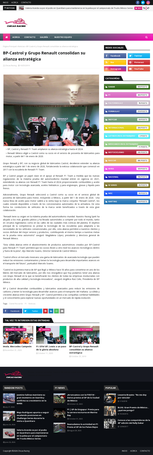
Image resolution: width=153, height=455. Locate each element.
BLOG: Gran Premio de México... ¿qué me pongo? (133, 409)
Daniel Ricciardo (16, 303)
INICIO (5, 2)
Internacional (124, 127)
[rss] (115, 62)
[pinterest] (139, 62)
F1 (26, 303)
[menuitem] (6, 37)
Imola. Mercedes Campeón (17, 346)
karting (124, 201)
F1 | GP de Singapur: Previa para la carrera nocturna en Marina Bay (83, 412)
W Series (124, 185)
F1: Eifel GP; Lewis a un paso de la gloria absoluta (51, 348)
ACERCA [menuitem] (16, 37)
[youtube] (139, 68)
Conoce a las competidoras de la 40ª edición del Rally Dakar (134, 421)
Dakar (124, 86)
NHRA (124, 168)
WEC (124, 193)
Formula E (124, 111)
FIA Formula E (124, 103)
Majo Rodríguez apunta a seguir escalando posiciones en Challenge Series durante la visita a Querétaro (33, 417)
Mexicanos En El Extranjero (124, 145)
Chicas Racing (11, 65)
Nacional (124, 177)
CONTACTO (26, 2)
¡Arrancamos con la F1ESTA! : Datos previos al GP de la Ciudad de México (83, 397)
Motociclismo (124, 152)
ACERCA (14, 2)
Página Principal (9, 46)
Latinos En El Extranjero (124, 136)
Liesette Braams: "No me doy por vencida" (132, 396)
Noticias (21, 46)
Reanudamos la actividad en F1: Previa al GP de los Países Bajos (82, 425)
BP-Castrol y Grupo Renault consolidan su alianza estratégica (83, 349)
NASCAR (124, 160)
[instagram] (148, 2)
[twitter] (143, 2)
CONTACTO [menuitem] (29, 37)
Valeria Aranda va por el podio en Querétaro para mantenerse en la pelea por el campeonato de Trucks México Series (79, 8)
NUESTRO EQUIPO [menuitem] (63, 37)
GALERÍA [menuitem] (44, 37)
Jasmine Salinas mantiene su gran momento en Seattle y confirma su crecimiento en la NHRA (31, 399)
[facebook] (138, 2)
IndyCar (124, 119)
